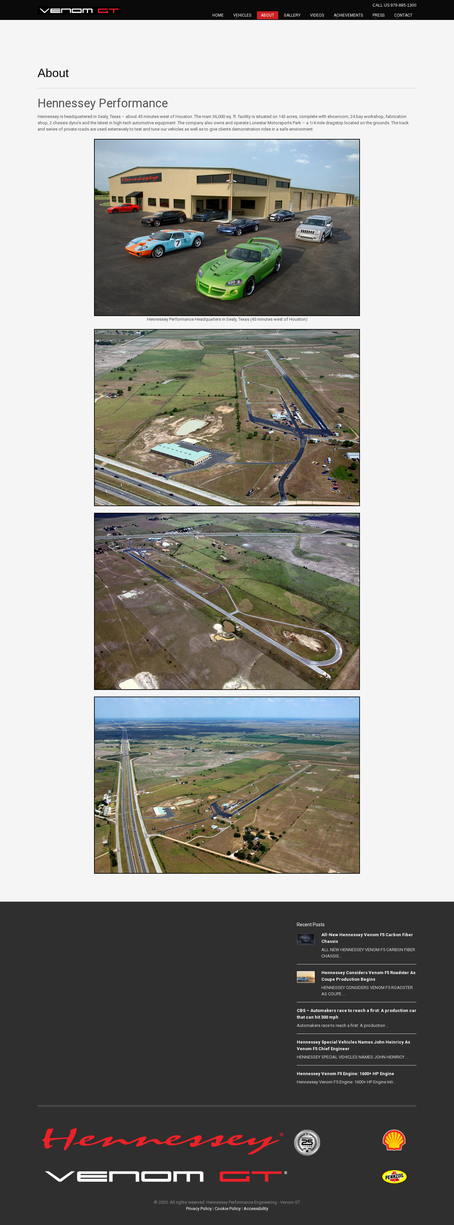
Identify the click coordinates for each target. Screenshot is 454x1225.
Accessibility (256, 1208)
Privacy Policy (199, 1208)
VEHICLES (242, 15)
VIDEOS (317, 15)
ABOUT (267, 15)
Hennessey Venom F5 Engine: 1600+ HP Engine (345, 1073)
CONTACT (403, 15)
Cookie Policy (228, 1208)
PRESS (379, 15)
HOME (218, 15)
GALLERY (292, 15)
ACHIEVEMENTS (348, 15)
